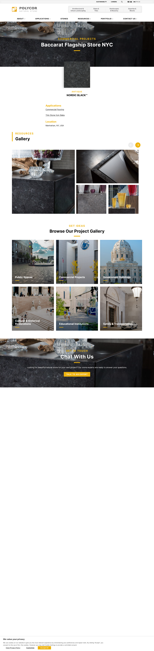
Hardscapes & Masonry (114, 10)
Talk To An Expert (77, 374)
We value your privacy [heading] (14, 639)
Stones (64, 19)
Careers (114, 2)
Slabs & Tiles (96, 10)
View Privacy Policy (13, 648)
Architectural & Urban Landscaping (78, 10)
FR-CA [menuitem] (138, 2)
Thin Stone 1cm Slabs (55, 115)
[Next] (137, 145)
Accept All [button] (44, 648)
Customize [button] (30, 648)
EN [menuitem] (131, 2)
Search (123, 2)
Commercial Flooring (55, 109)
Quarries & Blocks (132, 10)
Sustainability (101, 2)
